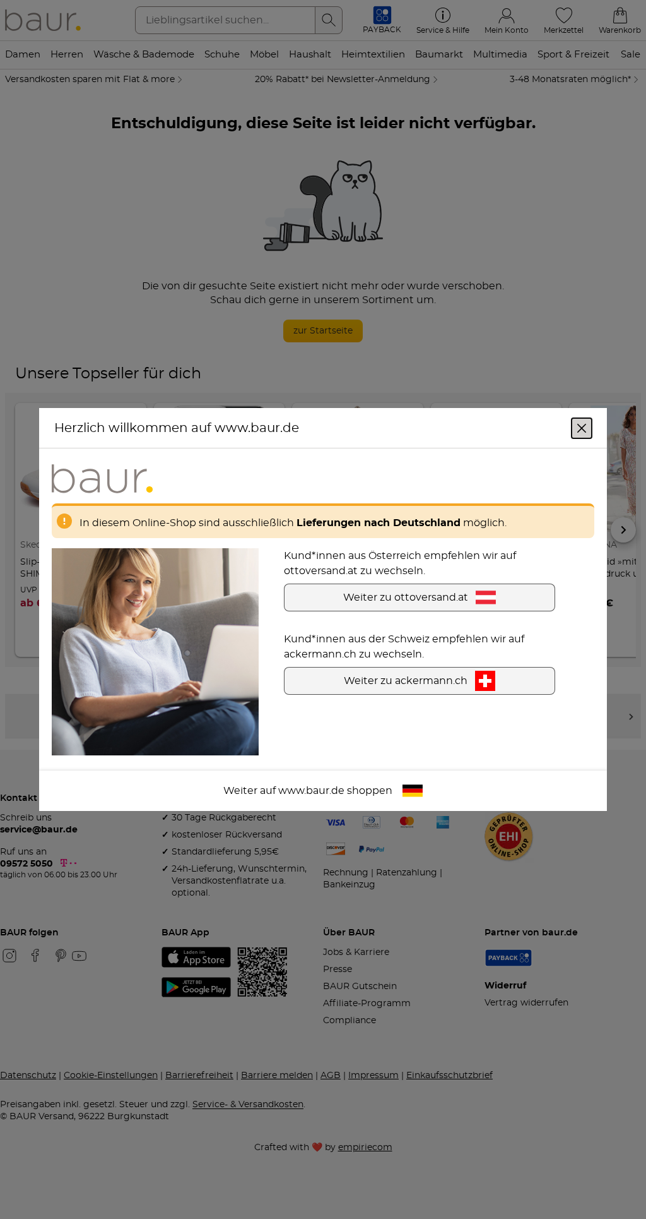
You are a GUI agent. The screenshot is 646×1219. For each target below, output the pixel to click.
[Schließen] (582, 428)
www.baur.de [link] (311, 791)
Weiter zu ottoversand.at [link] (405, 597)
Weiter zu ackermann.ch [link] (405, 681)
